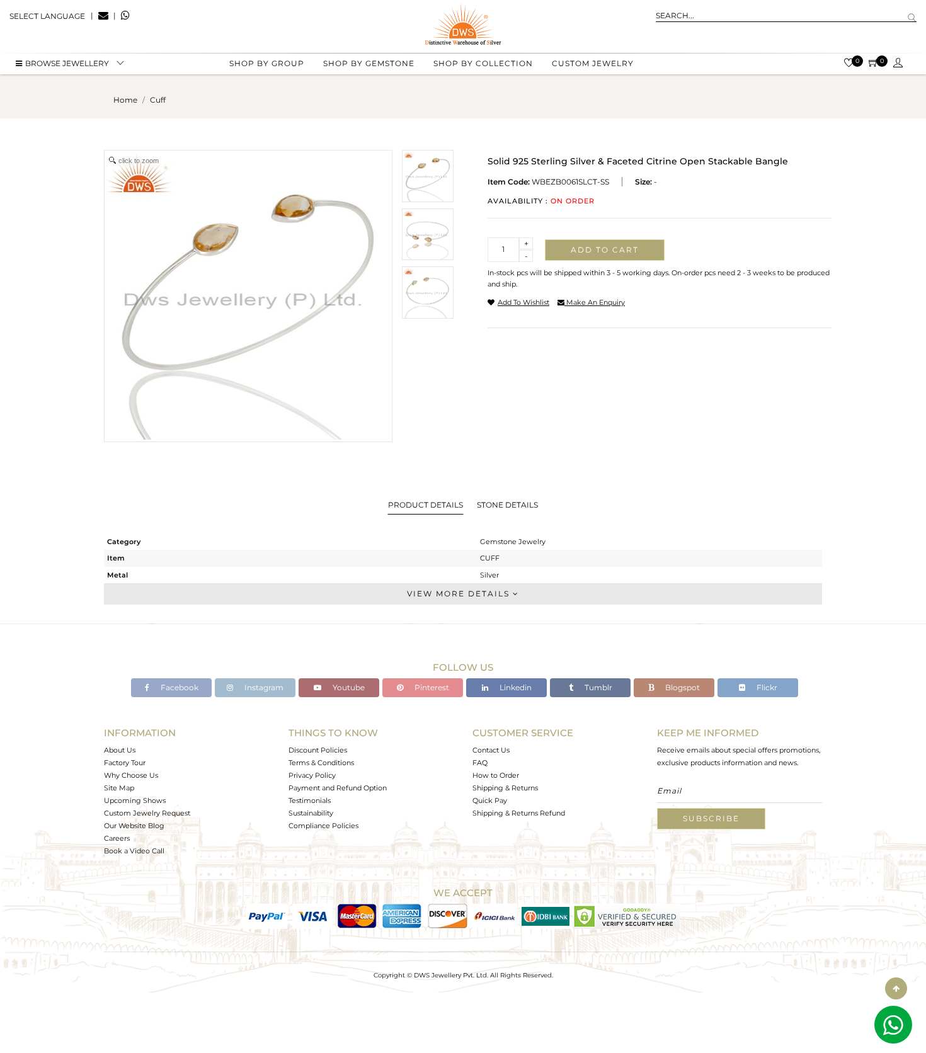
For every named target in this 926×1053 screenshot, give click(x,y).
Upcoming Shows (135, 800)
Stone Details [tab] (507, 504)
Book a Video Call (134, 850)
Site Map (119, 787)
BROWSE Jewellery (67, 63)
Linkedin (515, 687)
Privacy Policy (312, 775)
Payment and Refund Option (338, 787)
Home (125, 100)
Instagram (263, 687)
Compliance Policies (323, 825)
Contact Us (491, 750)
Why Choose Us (131, 775)
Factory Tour (125, 762)
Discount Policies (318, 750)
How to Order (495, 775)
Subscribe (711, 818)
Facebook (178, 687)
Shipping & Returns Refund (518, 813)
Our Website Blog (134, 825)
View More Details (460, 593)
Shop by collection (483, 63)
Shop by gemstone (368, 63)
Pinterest (431, 687)
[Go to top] (896, 988)
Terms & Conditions (321, 762)
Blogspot (681, 687)
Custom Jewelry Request (147, 813)
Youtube (348, 687)
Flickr (766, 687)
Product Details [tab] (425, 504)
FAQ (480, 762)
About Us (119, 750)
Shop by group (266, 63)
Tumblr (597, 687)
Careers (117, 838)
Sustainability (311, 813)
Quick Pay (489, 800)
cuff (158, 100)
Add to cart (605, 249)
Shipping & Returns (505, 787)
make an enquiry (594, 302)
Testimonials (310, 800)
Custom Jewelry (593, 63)
